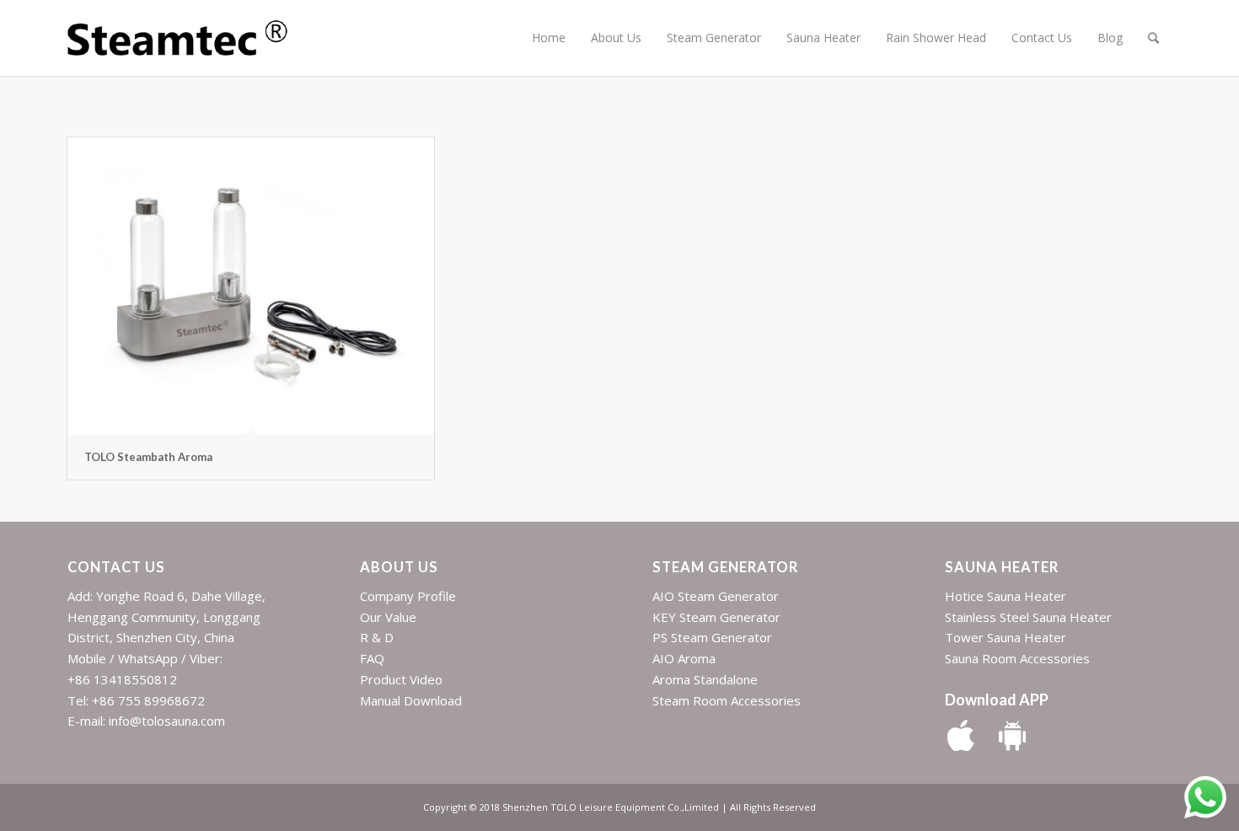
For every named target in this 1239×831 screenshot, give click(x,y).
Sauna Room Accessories (1017, 658)
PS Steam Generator (712, 637)
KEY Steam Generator (716, 617)
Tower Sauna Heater (1005, 637)
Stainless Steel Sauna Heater (1028, 617)
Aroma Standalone (705, 679)
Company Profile (408, 595)
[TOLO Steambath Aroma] (250, 285)
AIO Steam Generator (715, 595)
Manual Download (411, 700)
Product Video (401, 679)
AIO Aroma (684, 658)
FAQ (372, 658)
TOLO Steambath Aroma (148, 457)
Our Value (388, 617)
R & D (377, 637)
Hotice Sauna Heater (1005, 595)
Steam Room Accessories (726, 700)
